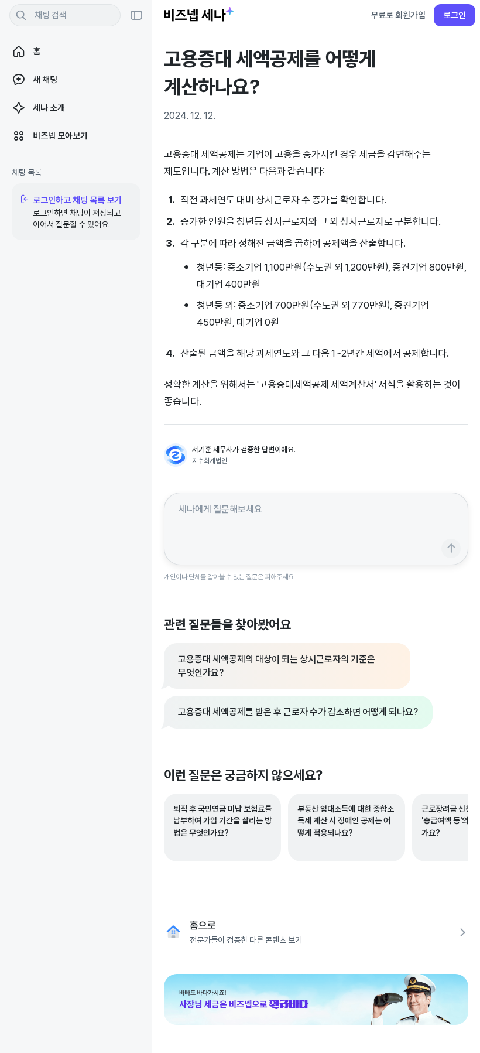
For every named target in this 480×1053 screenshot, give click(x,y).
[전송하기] (451, 548)
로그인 (454, 15)
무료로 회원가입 (398, 15)
